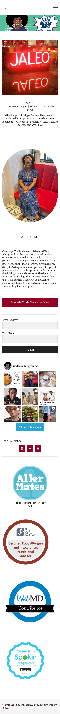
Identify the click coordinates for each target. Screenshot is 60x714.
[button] (3, 147)
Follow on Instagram (30, 427)
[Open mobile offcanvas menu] (55, 7)
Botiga (5, 708)
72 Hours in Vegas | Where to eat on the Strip (30, 108)
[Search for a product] (4, 7)
